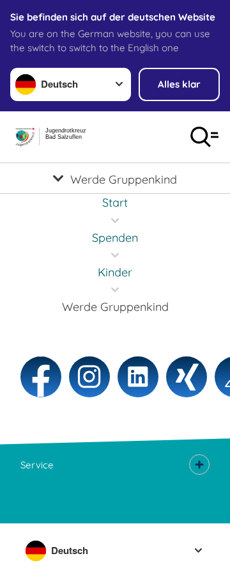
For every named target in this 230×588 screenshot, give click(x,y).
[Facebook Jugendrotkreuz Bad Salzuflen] (40, 376)
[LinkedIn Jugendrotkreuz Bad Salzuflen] (138, 376)
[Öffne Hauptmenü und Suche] (204, 137)
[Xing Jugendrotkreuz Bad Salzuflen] (186, 376)
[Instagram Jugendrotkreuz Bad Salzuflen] (89, 376)
